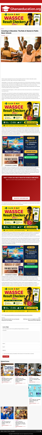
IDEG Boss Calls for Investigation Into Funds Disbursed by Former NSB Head (31, 319)
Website (4, 350)
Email (4, 346)
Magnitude (25, 433)
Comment (5, 330)
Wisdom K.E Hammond (18, 383)
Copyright (13, 431)
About (2, 431)
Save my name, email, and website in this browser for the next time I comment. (19, 353)
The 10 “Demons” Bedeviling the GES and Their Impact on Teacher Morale (21, 413)
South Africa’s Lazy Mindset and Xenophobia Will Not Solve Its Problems (21, 369)
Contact (5, 431)
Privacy (8, 431)
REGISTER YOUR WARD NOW (21, 198)
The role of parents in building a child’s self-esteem (7, 413)
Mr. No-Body (3, 35)
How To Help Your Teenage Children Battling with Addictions (34, 390)
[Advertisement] (21, 70)
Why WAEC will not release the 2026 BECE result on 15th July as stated (7, 369)
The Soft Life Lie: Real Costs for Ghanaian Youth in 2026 (34, 369)
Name (4, 343)
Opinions (30, 398)
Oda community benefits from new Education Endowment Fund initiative (10, 319)
